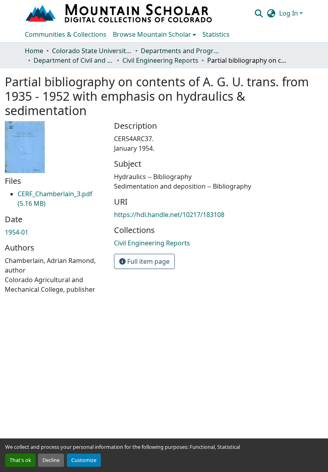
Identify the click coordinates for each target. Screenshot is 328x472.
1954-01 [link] (16, 232)
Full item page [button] (148, 261)
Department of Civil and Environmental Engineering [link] (74, 60)
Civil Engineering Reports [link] (160, 60)
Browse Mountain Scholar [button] (152, 34)
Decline (51, 460)
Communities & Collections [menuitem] (65, 34)
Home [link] (34, 50)
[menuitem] (154, 34)
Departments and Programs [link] (181, 50)
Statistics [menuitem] (216, 34)
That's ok (20, 460)
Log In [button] (289, 13)
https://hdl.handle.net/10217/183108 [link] (169, 214)
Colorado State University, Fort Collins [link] (92, 50)
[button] (119, 13)
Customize (83, 460)
